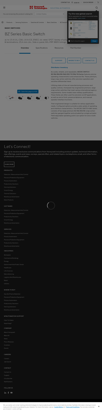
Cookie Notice (58, 407)
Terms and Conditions (73, 407)
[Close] (99, 406)
